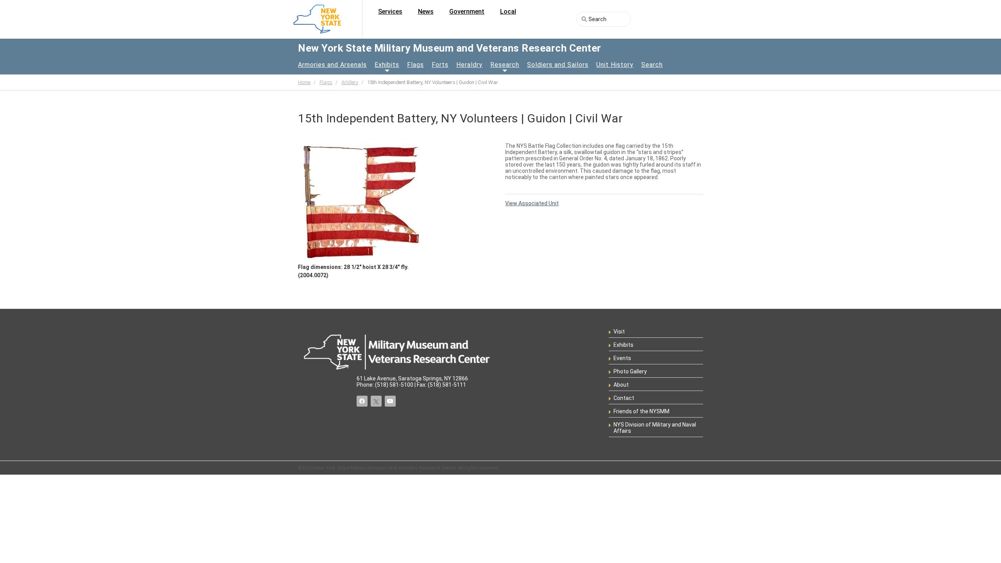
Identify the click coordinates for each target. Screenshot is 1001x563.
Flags (415, 64)
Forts (440, 64)
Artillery (349, 82)
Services (390, 11)
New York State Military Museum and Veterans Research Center (449, 48)
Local (508, 11)
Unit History (614, 64)
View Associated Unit (532, 203)
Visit (619, 331)
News (426, 11)
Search (652, 64)
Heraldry (469, 64)
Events (622, 358)
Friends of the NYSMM (641, 411)
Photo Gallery (630, 371)
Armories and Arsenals (332, 64)
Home (304, 82)
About (621, 385)
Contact (624, 398)
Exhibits (387, 64)
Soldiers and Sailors (557, 64)
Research (504, 64)
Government (466, 11)
